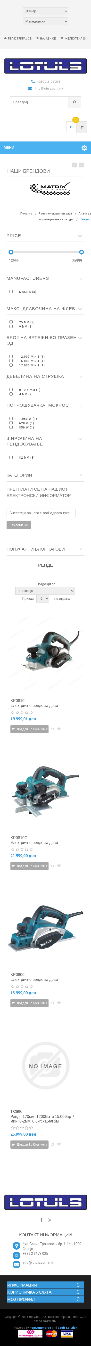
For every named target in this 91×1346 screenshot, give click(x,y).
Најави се (48, 38)
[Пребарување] (74, 102)
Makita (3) (27, 292)
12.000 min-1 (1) (32, 356)
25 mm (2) (27, 322)
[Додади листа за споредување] (52, 729)
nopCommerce (40, 1327)
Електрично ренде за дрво (34, 705)
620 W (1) (26, 423)
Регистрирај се (20, 38)
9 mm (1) (26, 326)
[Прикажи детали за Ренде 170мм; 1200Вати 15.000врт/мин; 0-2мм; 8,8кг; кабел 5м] (45, 1065)
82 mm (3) (27, 457)
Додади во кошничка (31, 729)
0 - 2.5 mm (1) (30, 390)
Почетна (26, 213)
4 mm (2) (26, 394)
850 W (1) (26, 427)
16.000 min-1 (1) (32, 361)
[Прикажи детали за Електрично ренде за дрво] (45, 654)
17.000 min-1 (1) (32, 365)
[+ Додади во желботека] (59, 729)
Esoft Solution (67, 1327)
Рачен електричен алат (55, 213)
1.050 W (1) (28, 419)
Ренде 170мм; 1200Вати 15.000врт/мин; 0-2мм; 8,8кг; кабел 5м (42, 1119)
